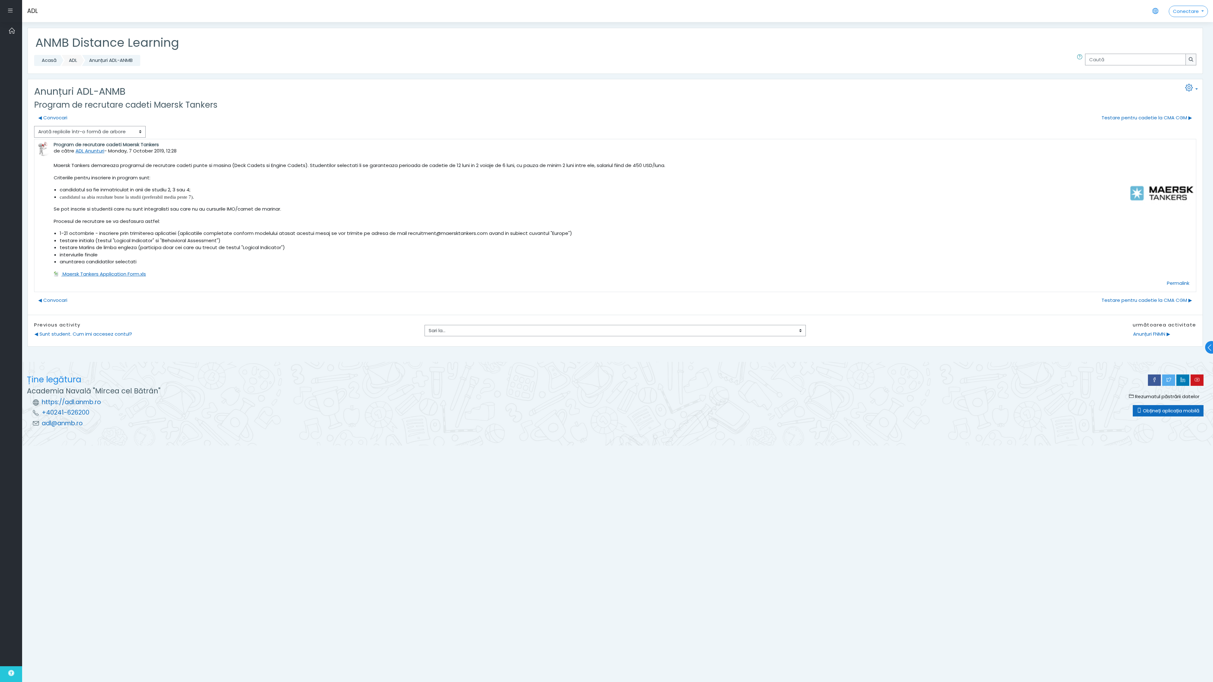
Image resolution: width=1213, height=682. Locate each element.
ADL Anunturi (89, 150)
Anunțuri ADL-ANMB (111, 60)
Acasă (49, 60)
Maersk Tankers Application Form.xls (103, 274)
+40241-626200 (65, 412)
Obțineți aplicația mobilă (1170, 410)
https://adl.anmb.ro (71, 402)
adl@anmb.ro (62, 423)
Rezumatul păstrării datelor (1166, 396)
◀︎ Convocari (52, 117)
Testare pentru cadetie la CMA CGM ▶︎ (1146, 117)
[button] (1081, 60)
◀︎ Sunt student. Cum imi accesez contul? (83, 334)
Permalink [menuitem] (1178, 283)
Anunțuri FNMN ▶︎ (1151, 334)
